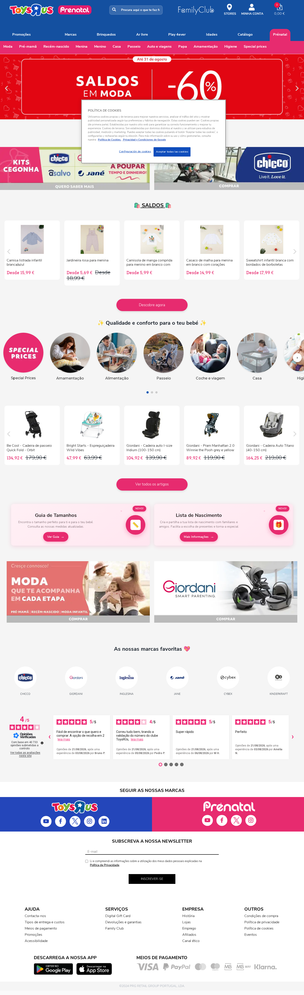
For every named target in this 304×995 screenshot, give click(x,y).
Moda (7, 46)
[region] (153, 131)
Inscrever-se (152, 879)
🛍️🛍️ (152, 205)
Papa (182, 46)
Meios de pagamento (41, 928)
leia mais (64, 739)
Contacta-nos (35, 915)
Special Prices (255, 46)
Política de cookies (259, 928)
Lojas (186, 922)
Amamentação (206, 46)
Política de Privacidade (104, 865)
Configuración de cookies (135, 151)
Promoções (21, 34)
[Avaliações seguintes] (293, 737)
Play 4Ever (177, 34)
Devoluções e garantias (123, 922)
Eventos (250, 934)
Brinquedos (106, 34)
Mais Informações (196, 537)
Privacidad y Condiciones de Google (144, 139)
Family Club (114, 928)
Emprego (189, 928)
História (188, 915)
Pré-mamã (28, 46)
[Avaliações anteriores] (49, 737)
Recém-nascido (56, 46)
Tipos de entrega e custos (45, 922)
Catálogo (245, 34)
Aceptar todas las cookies (172, 151)
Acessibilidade (36, 940)
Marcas (71, 34)
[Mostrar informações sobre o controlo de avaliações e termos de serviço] (42, 743)
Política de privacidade (261, 922)
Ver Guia (53, 537)
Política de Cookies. (109, 139)
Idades (211, 34)
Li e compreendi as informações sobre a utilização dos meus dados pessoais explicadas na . (146, 863)
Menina (81, 46)
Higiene (230, 46)
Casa (117, 46)
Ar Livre (142, 34)
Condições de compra (261, 915)
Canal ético (191, 940)
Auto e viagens (159, 46)
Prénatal (280, 34)
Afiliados (189, 934)
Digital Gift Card (117, 915)
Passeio (134, 46)
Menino (100, 46)
